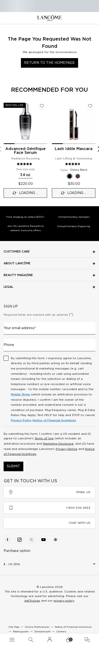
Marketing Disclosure (58, 443)
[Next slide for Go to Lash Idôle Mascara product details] (92, 122)
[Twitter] (31, 539)
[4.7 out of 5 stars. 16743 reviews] (73, 164)
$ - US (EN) (12, 564)
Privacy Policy (21, 420)
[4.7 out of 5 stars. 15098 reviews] (25, 164)
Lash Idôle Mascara (74, 149)
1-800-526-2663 (78, 507)
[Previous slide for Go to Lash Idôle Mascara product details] (55, 122)
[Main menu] (12, 639)
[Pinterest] (55, 539)
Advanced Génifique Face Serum (25, 151)
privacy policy (64, 600)
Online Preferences (37, 627)
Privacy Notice (66, 448)
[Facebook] (7, 539)
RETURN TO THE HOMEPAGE (49, 63)
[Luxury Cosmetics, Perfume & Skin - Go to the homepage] (49, 18)
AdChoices (32, 600)
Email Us (83, 492)
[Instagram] (19, 539)
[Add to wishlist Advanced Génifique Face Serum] (41, 106)
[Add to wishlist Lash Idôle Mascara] (90, 106)
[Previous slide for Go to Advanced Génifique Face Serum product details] (6, 122)
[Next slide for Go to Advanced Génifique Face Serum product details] (44, 122)
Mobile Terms (20, 394)
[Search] (31, 639)
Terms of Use (44, 438)
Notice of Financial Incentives (54, 420)
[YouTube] (43, 539)
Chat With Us (79, 522)
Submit (13, 466)
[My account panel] (49, 639)
